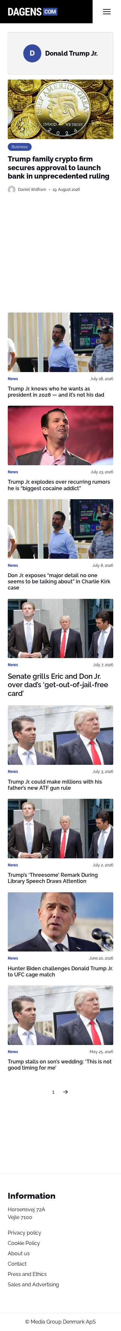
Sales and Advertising (33, 1285)
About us (19, 1253)
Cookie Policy (24, 1243)
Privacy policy (24, 1233)
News (13, 379)
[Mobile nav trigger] (106, 11)
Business (20, 147)
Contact (17, 1264)
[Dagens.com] (50, 11)
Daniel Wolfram (32, 189)
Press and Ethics (27, 1274)
